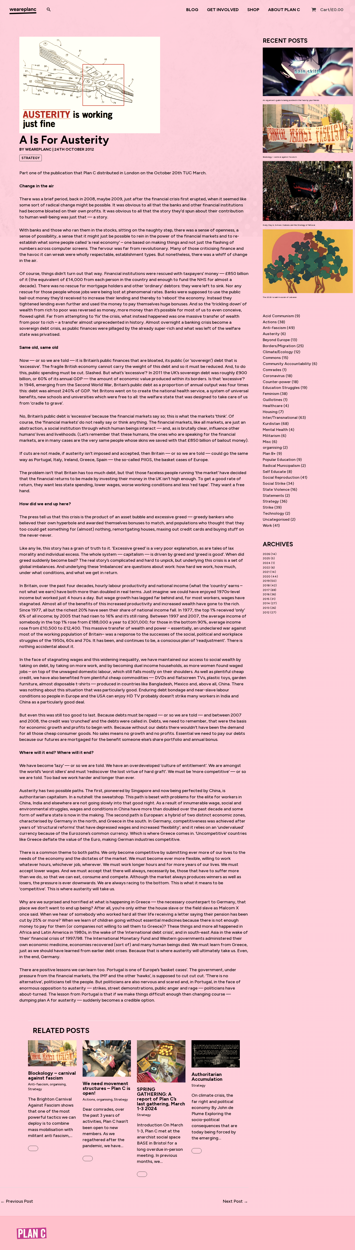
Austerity (271, 333)
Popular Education (279, 459)
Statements (273, 495)
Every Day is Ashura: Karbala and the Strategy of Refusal (289, 225)
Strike (268, 507)
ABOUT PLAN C (284, 9)
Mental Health (275, 429)
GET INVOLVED (223, 9)
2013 (266, 608)
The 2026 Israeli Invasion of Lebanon (280, 297)
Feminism (271, 393)
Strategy (30, 158)
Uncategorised (276, 519)
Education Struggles (281, 387)
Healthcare (273, 405)
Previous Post (16, 1201)
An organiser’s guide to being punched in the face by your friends (291, 100)
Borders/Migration (279, 346)
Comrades (272, 369)
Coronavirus (274, 375)
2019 (266, 581)
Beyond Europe (276, 339)
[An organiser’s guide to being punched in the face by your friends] (308, 72)
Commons (272, 357)
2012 (266, 612)
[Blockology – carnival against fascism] (308, 128)
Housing (270, 411)
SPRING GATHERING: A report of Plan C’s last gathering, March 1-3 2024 (161, 1098)
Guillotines (272, 399)
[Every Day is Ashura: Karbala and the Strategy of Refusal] (308, 191)
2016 (266, 594)
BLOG (192, 9)
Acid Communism (278, 316)
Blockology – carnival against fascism (52, 1075)
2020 (266, 576)
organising (58, 1084)
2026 (266, 554)
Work (267, 525)
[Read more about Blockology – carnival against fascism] (52, 1053)
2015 (266, 599)
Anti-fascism (38, 1084)
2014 (266, 603)
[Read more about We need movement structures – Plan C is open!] (107, 1058)
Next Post (235, 1201)
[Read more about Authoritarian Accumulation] (216, 1053)
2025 (266, 558)
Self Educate (274, 471)
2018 (266, 585)
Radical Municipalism (281, 465)
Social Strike (274, 483)
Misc (267, 441)
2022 (266, 567)
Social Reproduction (281, 477)
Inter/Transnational (280, 417)
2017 (266, 590)
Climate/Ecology (278, 352)
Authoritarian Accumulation (207, 1076)
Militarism (271, 435)
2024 (266, 563)
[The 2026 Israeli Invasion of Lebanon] (308, 261)
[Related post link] (33, 1148)
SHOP (253, 9)
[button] (49, 10)
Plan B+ (269, 453)
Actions (89, 1099)
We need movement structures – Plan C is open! (106, 1088)
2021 (266, 572)
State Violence (276, 489)
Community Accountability (287, 363)
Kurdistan (271, 423)
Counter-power (277, 381)
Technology (273, 513)
